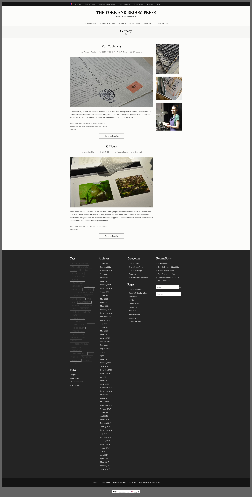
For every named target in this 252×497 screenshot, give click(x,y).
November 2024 (106, 288)
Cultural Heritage (161, 23)
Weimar (98, 126)
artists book (74, 123)
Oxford (74, 337)
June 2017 (104, 455)
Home (158, 4)
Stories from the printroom (138, 278)
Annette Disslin (90, 52)
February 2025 (105, 285)
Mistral (90, 325)
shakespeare (76, 347)
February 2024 (105, 310)
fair (89, 299)
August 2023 (105, 320)
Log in (73, 375)
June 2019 (104, 412)
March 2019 (104, 419)
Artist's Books (122, 52)
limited (104, 226)
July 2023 (103, 324)
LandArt (84, 309)
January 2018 (105, 441)
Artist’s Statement (135, 289)
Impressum (149, 4)
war (91, 353)
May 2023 (104, 331)
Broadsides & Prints (107, 23)
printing (75, 341)
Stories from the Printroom (129, 23)
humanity (87, 305)
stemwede (76, 350)
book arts (88, 123)
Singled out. (133, 307)
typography (90, 126)
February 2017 (105, 466)
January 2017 (105, 469)
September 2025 (106, 274)
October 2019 (105, 409)
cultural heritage (82, 292)
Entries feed (75, 378)
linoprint (76, 321)
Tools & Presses (90, 4)
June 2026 (104, 263)
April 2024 (104, 302)
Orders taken (138, 4)
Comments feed (77, 382)
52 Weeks (112, 146)
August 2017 (105, 448)
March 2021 (104, 380)
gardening (84, 302)
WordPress (156, 482)
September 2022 (106, 345)
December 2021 (106, 370)
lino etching (77, 318)
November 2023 (106, 313)
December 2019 (106, 405)
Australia (82, 226)
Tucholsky (82, 126)
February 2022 (105, 363)
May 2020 (104, 395)
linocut (76, 315)
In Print (131, 300)
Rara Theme (138, 482)
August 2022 (105, 349)
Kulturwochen (163, 263)
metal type (78, 324)
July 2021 (103, 377)
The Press (78, 4)
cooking (88, 289)
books (95, 123)
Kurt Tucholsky (111, 46)
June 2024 (104, 295)
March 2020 (104, 402)
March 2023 (104, 334)
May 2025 (104, 278)
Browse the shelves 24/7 (166, 271)
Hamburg (75, 305)
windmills (75, 360)
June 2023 (104, 327)
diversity (76, 295)
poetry (85, 337)
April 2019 (104, 416)
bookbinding (78, 276)
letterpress (74, 126)
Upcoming (132, 318)
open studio (77, 331)
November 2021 (106, 373)
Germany (101, 123)
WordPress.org (76, 385)
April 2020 (104, 398)
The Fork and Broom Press (126, 12)
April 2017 (104, 458)
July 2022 (103, 352)
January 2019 (105, 427)
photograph (74, 229)
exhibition (77, 299)
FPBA (73, 302)
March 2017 (104, 462)
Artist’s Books (90, 23)
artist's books (79, 263)
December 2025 (106, 271)
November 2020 (106, 391)
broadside (76, 286)
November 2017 (106, 444)
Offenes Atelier (77, 328)
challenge (89, 286)
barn (73, 270)
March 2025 (104, 281)
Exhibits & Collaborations (107, 4)
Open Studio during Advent (167, 274)
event (88, 296)
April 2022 (104, 356)
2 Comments (137, 52)
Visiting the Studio (124, 4)
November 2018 (106, 430)
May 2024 (104, 299)
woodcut (76, 363)
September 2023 (106, 317)
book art (82, 123)
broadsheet (77, 283)
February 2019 (105, 423)
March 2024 (104, 306)
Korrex (74, 309)
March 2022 (104, 359)
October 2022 (105, 341)
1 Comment (137, 152)
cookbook (75, 289)
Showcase (147, 23)
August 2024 (105, 292)
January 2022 (105, 366)
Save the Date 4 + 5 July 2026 (168, 267)
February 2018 (105, 437)
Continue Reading (112, 136)
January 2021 (105, 384)
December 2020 (106, 388)
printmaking (79, 344)
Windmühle (86, 360)
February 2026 (105, 267)
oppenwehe (77, 334)
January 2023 (105, 338)
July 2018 (103, 434)
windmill (86, 357)
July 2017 (103, 451)
